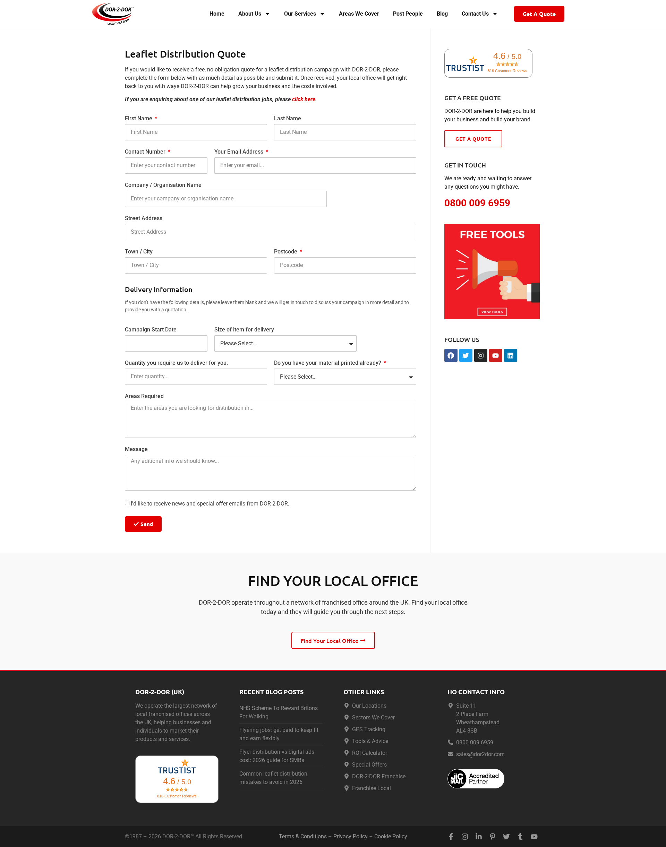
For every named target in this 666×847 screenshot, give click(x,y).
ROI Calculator (369, 753)
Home (217, 13)
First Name (139, 119)
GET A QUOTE (473, 139)
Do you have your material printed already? (328, 363)
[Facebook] (451, 355)
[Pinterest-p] (493, 837)
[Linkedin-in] (479, 837)
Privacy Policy (350, 836)
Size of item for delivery (244, 330)
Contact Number (146, 152)
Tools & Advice (370, 741)
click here (303, 99)
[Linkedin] (510, 355)
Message (136, 449)
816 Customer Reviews (507, 71)
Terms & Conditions (303, 836)
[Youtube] (495, 355)
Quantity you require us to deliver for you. (176, 363)
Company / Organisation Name (163, 185)
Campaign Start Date (151, 330)
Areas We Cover (359, 13)
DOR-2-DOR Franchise (378, 776)
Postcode (286, 252)
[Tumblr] (520, 837)
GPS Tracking (368, 729)
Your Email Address (239, 152)
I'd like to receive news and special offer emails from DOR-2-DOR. (210, 503)
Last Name (287, 119)
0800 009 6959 (474, 742)
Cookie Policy (390, 836)
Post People (408, 13)
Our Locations (369, 705)
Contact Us (475, 13)
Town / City (139, 252)
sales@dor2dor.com (480, 754)
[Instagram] (480, 355)
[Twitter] (465, 355)
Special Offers (369, 764)
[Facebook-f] (451, 837)
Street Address (143, 219)
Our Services (300, 13)
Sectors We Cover (373, 717)
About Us (249, 13)
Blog (442, 13)
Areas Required (144, 396)
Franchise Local (371, 788)
